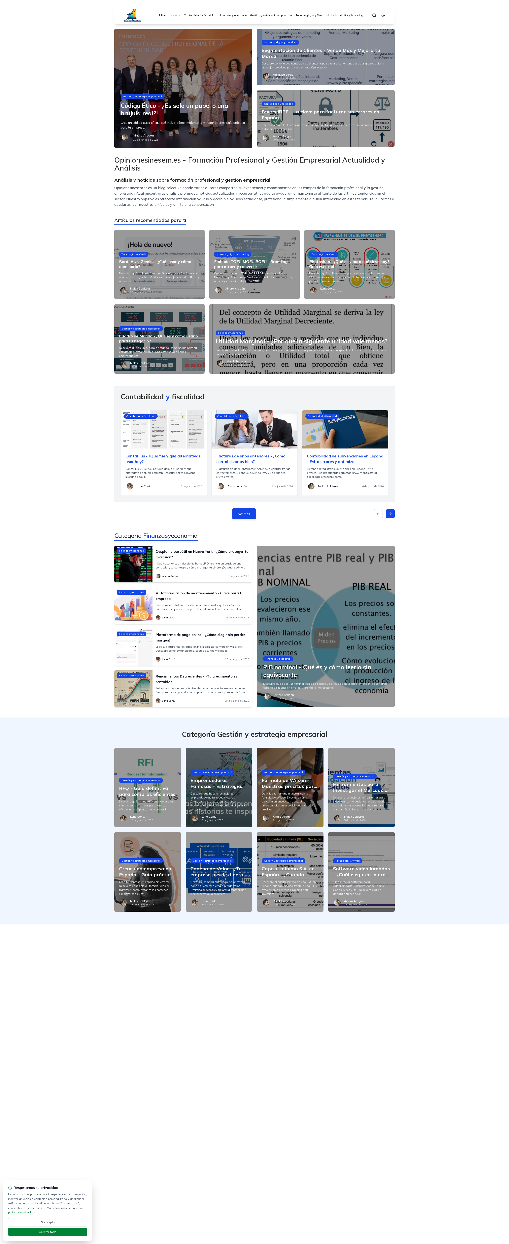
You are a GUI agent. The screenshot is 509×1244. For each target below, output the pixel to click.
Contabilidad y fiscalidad (200, 15)
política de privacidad (22, 1212)
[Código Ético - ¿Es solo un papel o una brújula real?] (183, 88)
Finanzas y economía (233, 15)
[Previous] (378, 513)
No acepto (48, 1222)
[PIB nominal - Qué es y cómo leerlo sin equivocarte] (326, 626)
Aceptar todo (47, 1232)
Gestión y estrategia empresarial (271, 15)
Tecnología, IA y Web (309, 15)
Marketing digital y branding (344, 15)
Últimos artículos (170, 15)
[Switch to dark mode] (383, 15)
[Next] (390, 513)
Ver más (244, 514)
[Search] (374, 15)
